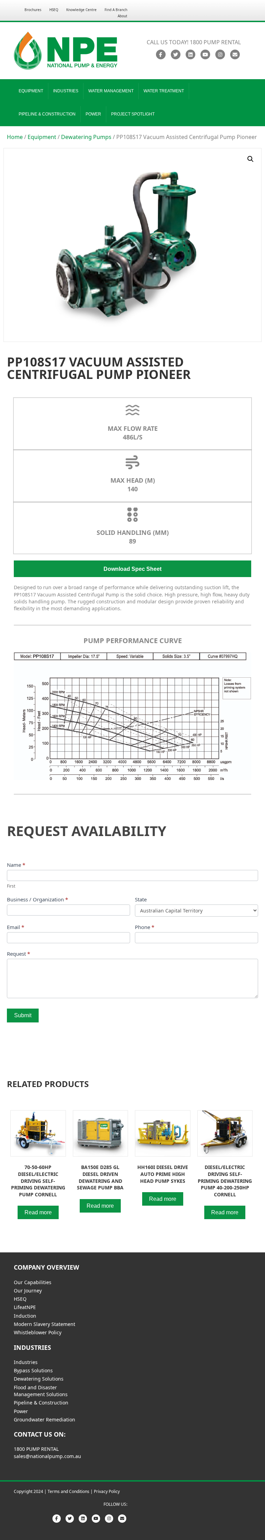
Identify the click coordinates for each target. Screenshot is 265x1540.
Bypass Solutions (33, 1370)
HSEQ (53, 9)
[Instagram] (220, 54)
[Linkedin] (190, 54)
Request (18, 953)
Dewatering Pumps (86, 137)
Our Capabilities (32, 1282)
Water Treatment (164, 91)
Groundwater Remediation (44, 1419)
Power (93, 114)
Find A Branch (116, 9)
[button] (250, 159)
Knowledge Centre (81, 9)
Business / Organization (37, 899)
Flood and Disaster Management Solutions (41, 1391)
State (141, 899)
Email (15, 927)
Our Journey (28, 1290)
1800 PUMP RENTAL (36, 1449)
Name (16, 864)
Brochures (32, 9)
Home (15, 137)
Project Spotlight (133, 114)
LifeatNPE (25, 1307)
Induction (25, 1315)
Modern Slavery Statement (44, 1324)
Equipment (31, 91)
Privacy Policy (107, 1491)
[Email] (235, 54)
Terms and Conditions (68, 1491)
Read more (38, 1212)
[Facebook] (161, 54)
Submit (22, 1015)
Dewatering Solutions (38, 1378)
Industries (65, 91)
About (122, 15)
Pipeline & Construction (47, 114)
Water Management (111, 91)
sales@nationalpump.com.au (47, 1456)
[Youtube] (205, 54)
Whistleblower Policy (37, 1332)
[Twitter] (175, 54)
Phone (144, 927)
